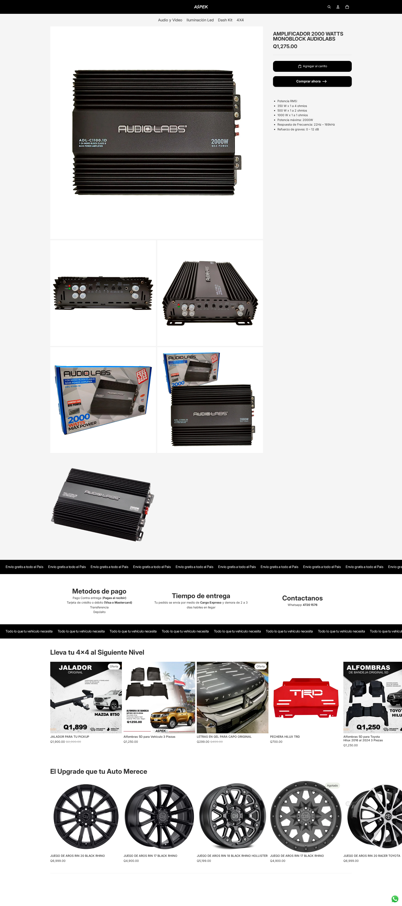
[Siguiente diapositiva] (347, 704)
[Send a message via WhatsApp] (395, 899)
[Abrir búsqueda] (329, 7)
